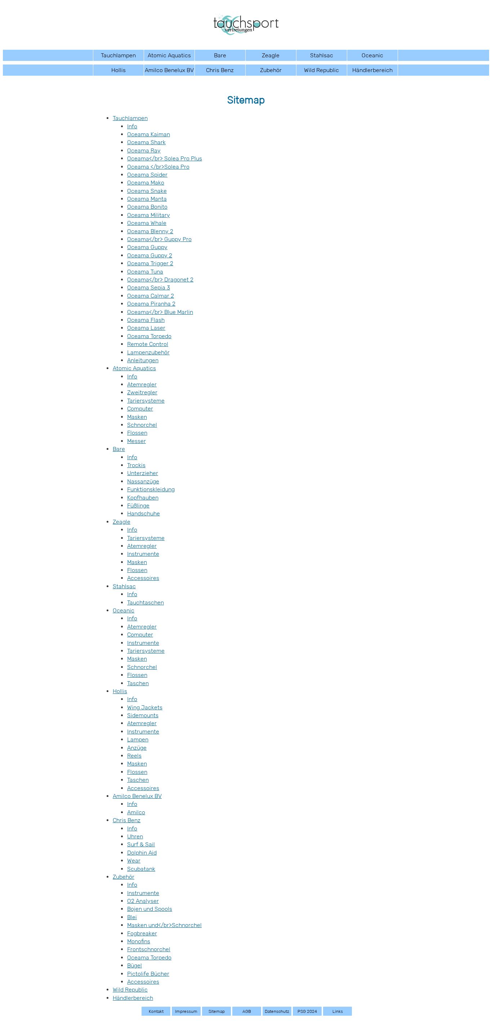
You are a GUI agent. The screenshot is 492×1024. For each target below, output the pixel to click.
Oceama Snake (147, 190)
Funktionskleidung (151, 489)
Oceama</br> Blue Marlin (160, 312)
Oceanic (372, 55)
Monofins (138, 941)
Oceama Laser (146, 327)
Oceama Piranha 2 (151, 303)
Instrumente (143, 553)
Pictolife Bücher (148, 973)
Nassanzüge (143, 481)
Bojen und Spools (149, 908)
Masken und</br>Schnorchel (164, 925)
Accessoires (143, 578)
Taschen (138, 683)
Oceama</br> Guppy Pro (159, 239)
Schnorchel (142, 424)
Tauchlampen (118, 55)
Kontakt (156, 1011)
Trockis (136, 465)
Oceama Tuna (145, 271)
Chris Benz (220, 70)
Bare (220, 55)
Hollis (118, 70)
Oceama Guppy (147, 247)
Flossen (137, 432)
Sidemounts (142, 715)
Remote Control (147, 344)
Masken (137, 416)
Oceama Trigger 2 (150, 263)
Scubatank (141, 868)
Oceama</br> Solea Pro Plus (164, 158)
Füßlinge (138, 505)
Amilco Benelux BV (169, 70)
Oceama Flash (146, 319)
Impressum (186, 1011)
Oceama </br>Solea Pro (158, 166)
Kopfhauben (142, 497)
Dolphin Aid (142, 852)
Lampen (137, 739)
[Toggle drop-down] (140, 55)
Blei (132, 917)
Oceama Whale (146, 223)
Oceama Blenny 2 (150, 231)
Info (132, 126)
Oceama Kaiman (148, 134)
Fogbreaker (142, 933)
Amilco (136, 812)
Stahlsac (321, 55)
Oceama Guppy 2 (149, 255)
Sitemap (217, 1011)
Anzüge (137, 747)
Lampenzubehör (148, 352)
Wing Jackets (144, 707)
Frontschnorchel (148, 949)
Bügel (134, 965)
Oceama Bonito (147, 206)
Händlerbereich (372, 70)
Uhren (135, 836)
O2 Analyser (143, 900)
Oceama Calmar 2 (150, 295)
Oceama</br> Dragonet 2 (160, 279)
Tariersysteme (146, 400)
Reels (134, 755)
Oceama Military (148, 215)
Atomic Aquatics (169, 55)
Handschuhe (143, 513)
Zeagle (270, 55)
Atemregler (142, 384)
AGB (246, 1011)
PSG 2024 (307, 1011)
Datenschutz (277, 1011)
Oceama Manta (147, 198)
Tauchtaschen (145, 602)
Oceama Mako (145, 182)
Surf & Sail (141, 844)
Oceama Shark (146, 142)
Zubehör (271, 70)
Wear (133, 860)
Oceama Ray (144, 150)
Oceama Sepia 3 (148, 287)
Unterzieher (142, 473)
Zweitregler (142, 392)
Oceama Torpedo (149, 336)
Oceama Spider (147, 174)
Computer (140, 408)
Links (337, 1011)
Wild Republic (321, 70)
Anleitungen (142, 360)
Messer (136, 441)
